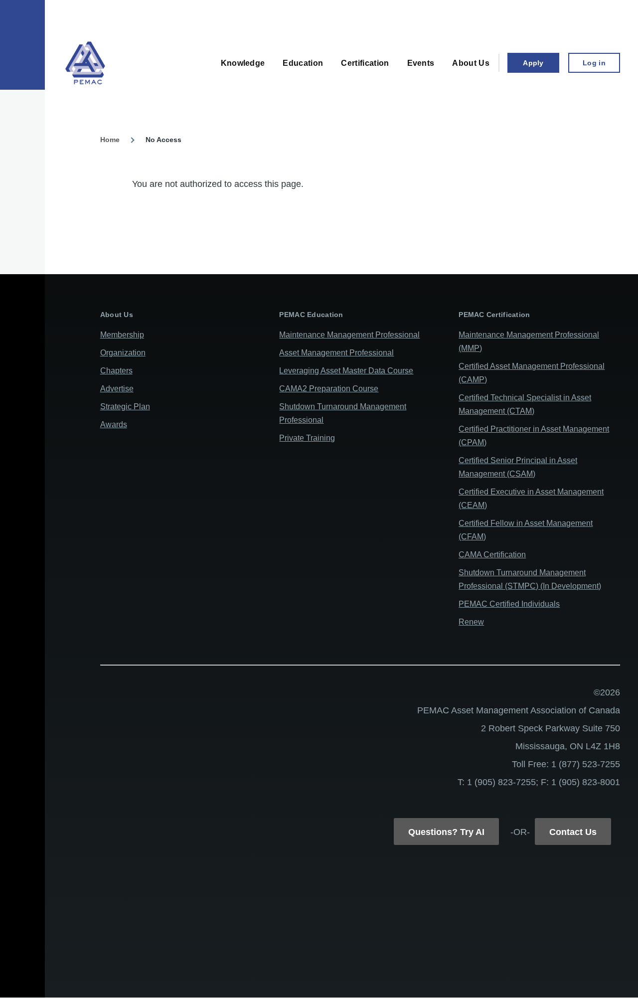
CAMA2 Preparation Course (328, 388)
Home (110, 140)
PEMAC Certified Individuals (509, 604)
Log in (594, 63)
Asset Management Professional (336, 352)
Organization (123, 352)
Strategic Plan (125, 406)
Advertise (117, 388)
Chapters (116, 370)
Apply (533, 63)
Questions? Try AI (446, 832)
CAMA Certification (492, 554)
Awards (113, 424)
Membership (122, 335)
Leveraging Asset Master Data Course (346, 370)
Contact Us (573, 832)
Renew (471, 622)
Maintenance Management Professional (349, 335)
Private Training (307, 438)
